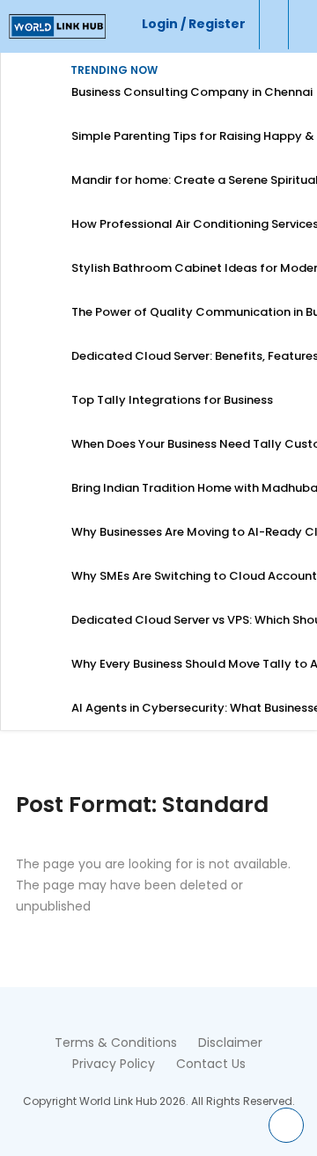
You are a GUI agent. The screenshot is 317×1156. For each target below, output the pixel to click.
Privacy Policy (113, 1063)
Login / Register (194, 24)
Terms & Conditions (116, 1042)
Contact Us (211, 1063)
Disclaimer (230, 1042)
